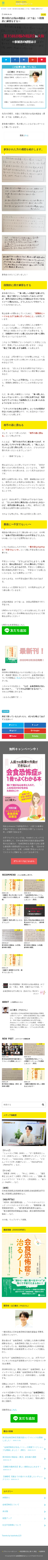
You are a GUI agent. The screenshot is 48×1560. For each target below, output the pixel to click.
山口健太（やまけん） (19, 1010)
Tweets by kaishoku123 (11, 1536)
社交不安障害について (11, 1525)
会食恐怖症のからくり (23, 1556)
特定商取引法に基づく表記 (28, 1551)
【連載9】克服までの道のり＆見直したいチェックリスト (22, 1477)
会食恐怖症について (10, 1504)
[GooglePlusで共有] (33, 59)
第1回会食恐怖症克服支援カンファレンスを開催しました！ (22, 1438)
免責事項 (42, 1551)
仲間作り (6, 1498)
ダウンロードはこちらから (24, 861)
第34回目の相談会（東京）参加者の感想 (19, 1458)
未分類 (6, 711)
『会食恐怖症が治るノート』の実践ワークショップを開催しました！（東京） (22, 1448)
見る (26, 135)
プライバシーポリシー (10, 1551)
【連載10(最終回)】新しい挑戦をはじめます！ (21, 1468)
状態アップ (7, 1518)
